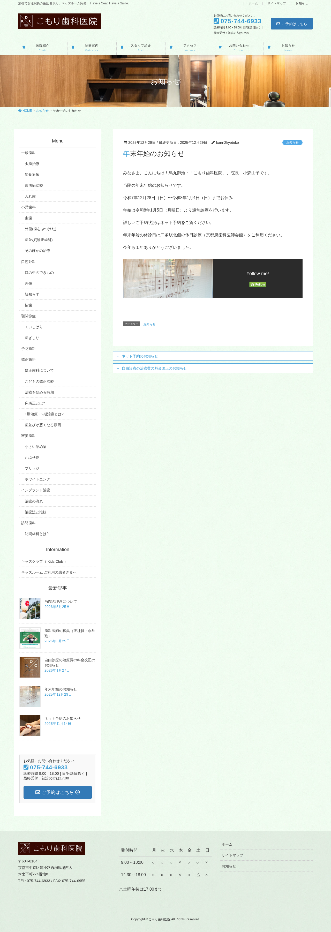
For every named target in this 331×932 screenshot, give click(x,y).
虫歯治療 (32, 164)
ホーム (253, 3)
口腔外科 (28, 262)
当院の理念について (60, 601)
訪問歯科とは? (37, 534)
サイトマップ (276, 3)
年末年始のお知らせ (60, 689)
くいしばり (34, 327)
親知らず (32, 294)
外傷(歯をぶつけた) (40, 229)
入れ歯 (30, 196)
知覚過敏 (32, 174)
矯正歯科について (39, 370)
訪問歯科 (28, 523)
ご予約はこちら (294, 24)
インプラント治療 (35, 490)
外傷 (28, 283)
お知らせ (302, 3)
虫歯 (28, 218)
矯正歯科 (28, 359)
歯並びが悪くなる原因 (43, 425)
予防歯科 (28, 349)
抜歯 (28, 305)
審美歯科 (28, 436)
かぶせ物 (32, 457)
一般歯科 (28, 153)
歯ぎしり (32, 338)
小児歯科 (28, 207)
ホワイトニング (37, 479)
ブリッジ (32, 468)
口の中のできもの (39, 272)
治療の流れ (34, 501)
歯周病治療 (34, 185)
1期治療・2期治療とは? (44, 414)
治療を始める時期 (39, 392)
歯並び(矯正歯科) (39, 240)
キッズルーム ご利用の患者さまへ (49, 572)
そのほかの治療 (37, 251)
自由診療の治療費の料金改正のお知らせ (154, 368)
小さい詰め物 (36, 447)
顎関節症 (28, 316)
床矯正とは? (35, 403)
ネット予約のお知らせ (140, 356)
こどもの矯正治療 (39, 381)
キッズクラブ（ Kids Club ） (44, 561)
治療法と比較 (36, 512)
